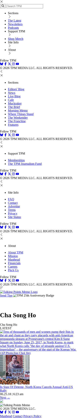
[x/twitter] (10, 64)
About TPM (15, 252)
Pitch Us (13, 270)
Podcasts (13, 27)
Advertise (14, 206)
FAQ (11, 199)
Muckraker (15, 103)
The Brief (14, 107)
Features (13, 124)
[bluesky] (1, 64)
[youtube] (17, 64)
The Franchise (17, 121)
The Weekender (18, 117)
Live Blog (14, 96)
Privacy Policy (32, 416)
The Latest (14, 20)
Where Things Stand (21, 114)
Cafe (11, 100)
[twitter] (9, 412)
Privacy (12, 213)
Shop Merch (15, 38)
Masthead (14, 259)
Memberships (16, 160)
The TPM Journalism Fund (25, 163)
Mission (13, 256)
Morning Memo (18, 110)
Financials (14, 263)
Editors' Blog (16, 89)
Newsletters (15, 24)
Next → (5, 397)
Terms (12, 210)
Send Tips (6, 295)
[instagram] (13, 64)
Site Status (14, 217)
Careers (12, 266)
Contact (13, 202)
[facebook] (5, 64)
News (11, 92)
